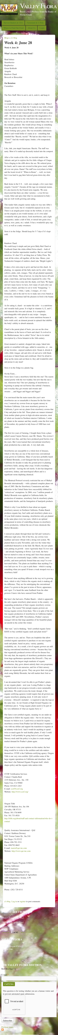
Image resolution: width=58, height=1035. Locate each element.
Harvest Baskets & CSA (13, 22)
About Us (31, 28)
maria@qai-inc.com (19, 848)
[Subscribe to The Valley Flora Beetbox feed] (2, 1030)
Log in (14, 901)
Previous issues (7, 1027)
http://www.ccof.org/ (20, 791)
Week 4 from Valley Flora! (13, 922)
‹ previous (5, 932)
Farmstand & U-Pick (35, 22)
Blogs (6, 37)
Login (42, 28)
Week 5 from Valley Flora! (13, 917)
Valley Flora (38, 5)
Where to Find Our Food (14, 28)
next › (23, 932)
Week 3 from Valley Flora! (13, 926)
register (23, 901)
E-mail (4, 974)
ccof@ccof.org (17, 788)
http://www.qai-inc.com (21, 851)
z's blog (14, 37)
